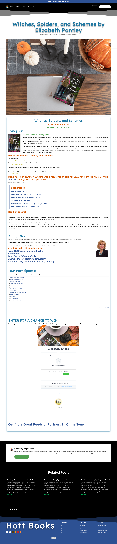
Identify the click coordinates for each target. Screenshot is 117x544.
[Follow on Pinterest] (18, 532)
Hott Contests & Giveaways (64, 34)
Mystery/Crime (83, 532)
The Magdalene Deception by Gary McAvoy (21, 480)
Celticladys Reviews (15, 281)
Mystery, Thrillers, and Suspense (18, 292)
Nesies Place (13, 296)
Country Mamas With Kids (16, 283)
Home (11, 6)
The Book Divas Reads (15, 300)
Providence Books (102, 530)
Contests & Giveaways (103, 527)
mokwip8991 (13, 290)
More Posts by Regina (22, 456)
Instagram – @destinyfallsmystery (27, 258)
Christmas (82, 525)
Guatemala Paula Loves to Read (17, 287)
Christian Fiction (83, 530)
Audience (18, 6)
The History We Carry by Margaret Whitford (95, 480)
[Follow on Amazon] (16, 532)
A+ (100, 482)
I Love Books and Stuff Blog (16, 288)
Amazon (12, 179)
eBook (33, 482)
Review (29, 6)
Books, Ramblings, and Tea (16, 279)
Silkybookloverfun (14, 298)
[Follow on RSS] (20, 532)
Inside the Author (102, 525)
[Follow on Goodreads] (13, 532)
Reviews (94, 6)
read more (10, 494)
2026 (24, 482)
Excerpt (56, 34)
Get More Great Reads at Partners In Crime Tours (46, 424)
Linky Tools (101, 307)
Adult (28, 482)
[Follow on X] (10, 532)
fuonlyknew (13, 285)
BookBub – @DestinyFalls (22, 256)
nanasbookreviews (14, 294)
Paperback (58, 483)
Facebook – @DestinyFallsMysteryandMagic (32, 261)
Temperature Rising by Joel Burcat (55, 480)
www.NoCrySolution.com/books (25, 251)
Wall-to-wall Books (14, 302)
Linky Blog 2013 (106, 307)
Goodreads (34, 206)
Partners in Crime (73, 34)
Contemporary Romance (85, 528)
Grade (24, 6)
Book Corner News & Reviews (17, 277)
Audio (30, 482)
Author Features (105, 6)
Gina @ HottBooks (44, 34)
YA (97, 483)
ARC (81, 527)
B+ (62, 528)
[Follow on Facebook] (7, 532)
